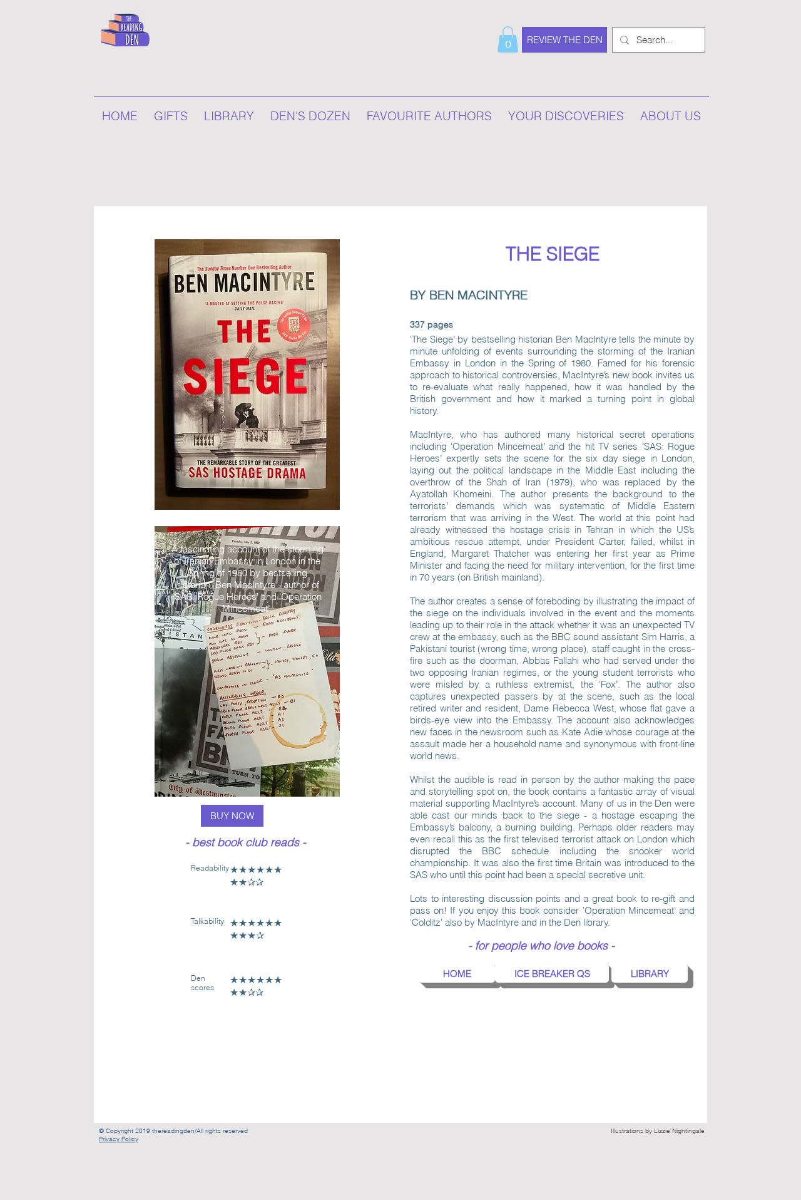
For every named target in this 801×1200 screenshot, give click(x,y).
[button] (508, 39)
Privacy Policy (118, 1139)
